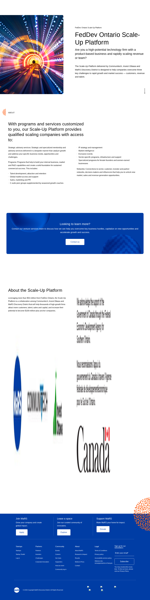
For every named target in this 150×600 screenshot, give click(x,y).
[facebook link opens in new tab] (92, 587)
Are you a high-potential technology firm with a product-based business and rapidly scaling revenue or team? (109, 54)
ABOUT (11, 113)
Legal (97, 546)
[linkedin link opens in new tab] (118, 587)
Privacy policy (99, 554)
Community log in (60, 569)
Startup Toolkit (20, 554)
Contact (77, 565)
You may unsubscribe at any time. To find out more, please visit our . (123, 569)
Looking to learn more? (75, 224)
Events (57, 550)
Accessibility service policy (103, 558)
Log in (18, 558)
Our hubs (58, 558)
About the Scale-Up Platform (35, 290)
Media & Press (79, 562)
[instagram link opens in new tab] (105, 587)
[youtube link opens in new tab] (93, 590)
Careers (57, 554)
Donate (103, 529)
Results (77, 558)
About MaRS (79, 550)
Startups (19, 546)
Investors (38, 554)
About (77, 546)
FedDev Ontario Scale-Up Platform (88, 28)
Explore (64, 532)
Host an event (59, 565)
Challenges (39, 558)
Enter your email (121, 553)
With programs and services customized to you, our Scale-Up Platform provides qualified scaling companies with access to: (46, 132)
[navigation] (110, 27)
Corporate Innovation (42, 562)
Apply (21, 532)
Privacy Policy (124, 571)
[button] (144, 91)
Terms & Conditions (101, 550)
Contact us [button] (75, 242)
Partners (39, 546)
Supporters (58, 562)
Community (59, 546)
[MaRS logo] (16, 590)
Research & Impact (81, 554)
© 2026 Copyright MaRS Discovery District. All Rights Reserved (43, 590)
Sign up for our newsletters (120, 547)
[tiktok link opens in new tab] (102, 590)
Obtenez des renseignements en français (103, 562)
